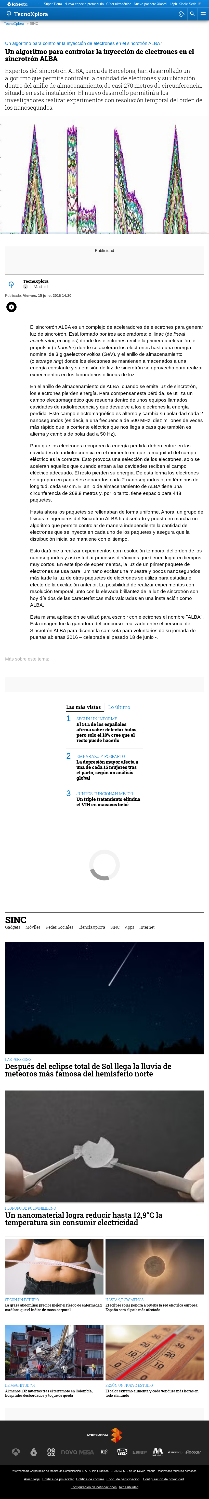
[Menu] (203, 14)
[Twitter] (25, 286)
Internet (147, 927)
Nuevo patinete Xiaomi (150, 4)
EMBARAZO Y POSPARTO (100, 756)
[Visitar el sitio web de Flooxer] (193, 1452)
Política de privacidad (58, 1479)
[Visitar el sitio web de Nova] (69, 1452)
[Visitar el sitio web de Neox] (51, 1452)
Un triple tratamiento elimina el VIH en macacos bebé (108, 802)
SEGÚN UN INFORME (96, 718)
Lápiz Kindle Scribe (184, 4)
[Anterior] (39, 4)
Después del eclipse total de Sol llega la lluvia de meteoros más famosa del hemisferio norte (88, 1070)
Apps (129, 927)
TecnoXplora (14, 24)
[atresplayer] (181, 14)
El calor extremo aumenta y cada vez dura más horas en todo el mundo (152, 1393)
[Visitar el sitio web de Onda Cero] (122, 1452)
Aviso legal (32, 1479)
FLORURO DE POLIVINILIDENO (30, 1208)
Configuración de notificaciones (94, 1487)
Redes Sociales (59, 927)
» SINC (32, 24)
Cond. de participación (123, 1479)
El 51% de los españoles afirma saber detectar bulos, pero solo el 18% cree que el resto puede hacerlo (107, 732)
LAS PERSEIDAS (18, 1059)
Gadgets (12, 927)
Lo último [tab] (119, 707)
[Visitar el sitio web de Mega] (86, 1452)
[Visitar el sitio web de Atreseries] (104, 1452)
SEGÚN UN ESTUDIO (22, 1299)
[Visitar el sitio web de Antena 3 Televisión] (15, 1452)
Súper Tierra (53, 4)
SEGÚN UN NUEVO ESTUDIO (129, 1385)
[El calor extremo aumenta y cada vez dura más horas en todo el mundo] (155, 1353)
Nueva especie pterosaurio (84, 4)
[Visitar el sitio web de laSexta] (33, 1452)
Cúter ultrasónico (118, 4)
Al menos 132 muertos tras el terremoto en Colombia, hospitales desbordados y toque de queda (49, 1393)
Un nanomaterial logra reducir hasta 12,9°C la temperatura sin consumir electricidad (83, 1218)
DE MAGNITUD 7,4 (20, 1385)
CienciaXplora (92, 927)
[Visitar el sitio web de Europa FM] (140, 1452)
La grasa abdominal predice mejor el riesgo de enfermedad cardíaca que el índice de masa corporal (53, 1307)
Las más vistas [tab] (83, 707)
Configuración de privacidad (163, 1479)
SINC (15, 920)
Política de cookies (90, 1479)
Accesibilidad (128, 1487)
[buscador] (192, 14)
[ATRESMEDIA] (104, 1435)
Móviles (33, 927)
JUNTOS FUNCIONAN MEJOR (104, 793)
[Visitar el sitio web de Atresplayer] (175, 1452)
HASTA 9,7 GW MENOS (124, 1299)
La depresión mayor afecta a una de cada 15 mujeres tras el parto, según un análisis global (107, 770)
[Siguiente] (200, 4)
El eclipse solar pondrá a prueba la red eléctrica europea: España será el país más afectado (152, 1307)
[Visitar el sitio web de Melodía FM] (157, 1452)
